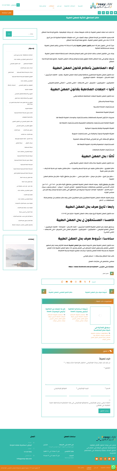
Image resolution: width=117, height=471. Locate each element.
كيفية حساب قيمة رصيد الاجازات (25, 208)
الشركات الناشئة (100, 335)
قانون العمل (105, 273)
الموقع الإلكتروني (60, 388)
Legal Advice (104, 333)
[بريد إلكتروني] (99, 12)
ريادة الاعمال (101, 337)
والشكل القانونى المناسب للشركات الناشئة (22, 225)
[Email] (96, 458)
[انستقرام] (103, 12)
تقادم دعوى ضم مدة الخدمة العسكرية (23, 113)
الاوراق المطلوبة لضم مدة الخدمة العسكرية (22, 77)
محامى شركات (106, 339)
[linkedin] (109, 458)
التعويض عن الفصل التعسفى (26, 85)
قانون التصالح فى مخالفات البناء (25, 190)
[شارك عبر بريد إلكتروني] (67, 282)
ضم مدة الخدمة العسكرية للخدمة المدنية (23, 169)
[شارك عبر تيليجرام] (71, 282)
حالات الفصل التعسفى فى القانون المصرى (22, 121)
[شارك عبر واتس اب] (76, 282)
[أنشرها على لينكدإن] (80, 282)
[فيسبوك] (107, 12)
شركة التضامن (19, 143)
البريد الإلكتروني (82, 388)
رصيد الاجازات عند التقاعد (27, 134)
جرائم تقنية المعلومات (27, 117)
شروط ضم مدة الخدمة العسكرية (25, 156)
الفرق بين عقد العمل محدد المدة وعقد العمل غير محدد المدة (21, 103)
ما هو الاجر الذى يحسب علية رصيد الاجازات (23, 216)
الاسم (107, 388)
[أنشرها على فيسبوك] (89, 282)
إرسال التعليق (104, 411)
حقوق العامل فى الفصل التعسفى (24, 126)
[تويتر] (115, 12)
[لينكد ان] (111, 12)
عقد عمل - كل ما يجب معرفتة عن (25, 186)
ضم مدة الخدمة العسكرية (27, 165)
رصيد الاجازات (17, 130)
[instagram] (101, 458)
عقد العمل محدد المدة (27, 182)
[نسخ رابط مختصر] (62, 282)
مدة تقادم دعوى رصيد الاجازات (25, 221)
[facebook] (105, 458)
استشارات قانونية (96, 333)
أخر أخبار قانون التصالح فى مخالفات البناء (23, 59)
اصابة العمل (11, 72)
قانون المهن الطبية (84, 45)
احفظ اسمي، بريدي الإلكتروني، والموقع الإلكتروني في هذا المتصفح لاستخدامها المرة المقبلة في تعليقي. (79, 404)
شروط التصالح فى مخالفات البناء (25, 152)
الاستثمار (107, 335)
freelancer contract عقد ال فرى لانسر (23, 55)
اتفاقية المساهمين (28, 64)
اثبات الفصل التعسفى (15, 64)
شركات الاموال (29, 143)
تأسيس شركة (74, 317)
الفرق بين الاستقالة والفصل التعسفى (24, 94)
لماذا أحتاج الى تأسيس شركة (26, 212)
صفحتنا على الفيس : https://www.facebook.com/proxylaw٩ (91, 266)
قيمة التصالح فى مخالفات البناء (25, 199)
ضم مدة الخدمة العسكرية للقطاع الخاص (23, 173)
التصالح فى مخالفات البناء (27, 81)
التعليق (107, 368)
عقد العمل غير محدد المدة (26, 177)
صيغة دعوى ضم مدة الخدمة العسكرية (23, 160)
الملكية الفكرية (29, 108)
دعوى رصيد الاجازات (28, 130)
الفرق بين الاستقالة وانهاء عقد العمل (24, 98)
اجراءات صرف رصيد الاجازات (26, 68)
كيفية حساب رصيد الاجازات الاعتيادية (24, 203)
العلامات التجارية (29, 89)
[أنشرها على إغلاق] (85, 282)
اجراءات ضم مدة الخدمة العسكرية (25, 72)
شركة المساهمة (29, 147)
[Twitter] (113, 458)
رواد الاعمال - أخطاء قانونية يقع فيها (24, 139)
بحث (9, 34)
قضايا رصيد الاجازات (28, 195)
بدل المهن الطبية (75, 245)
